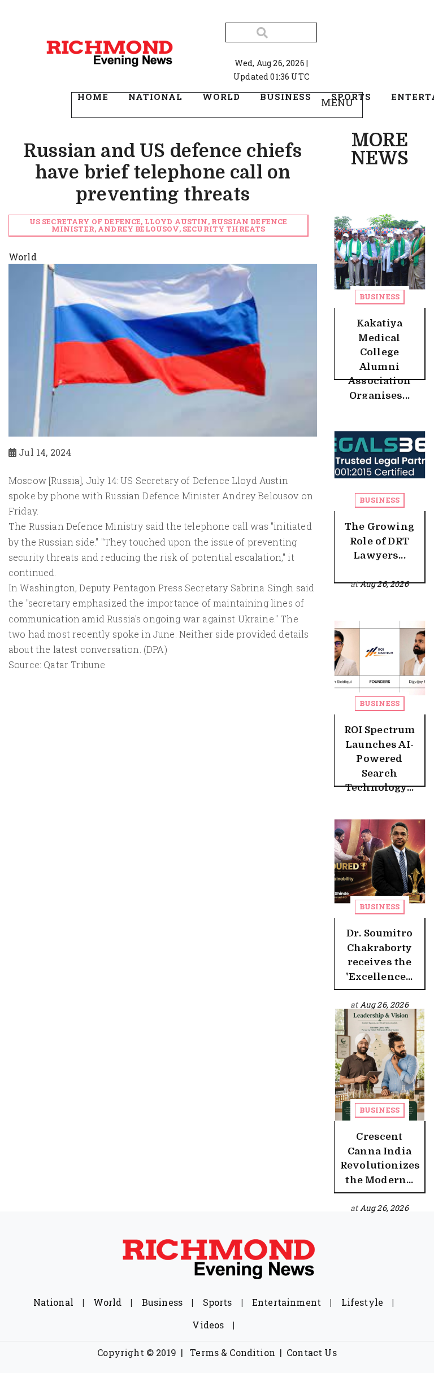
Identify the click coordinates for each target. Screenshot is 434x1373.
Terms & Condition (232, 1352)
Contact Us (312, 1352)
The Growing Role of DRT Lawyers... (379, 541)
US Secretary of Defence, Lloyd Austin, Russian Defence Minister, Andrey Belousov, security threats (158, 225)
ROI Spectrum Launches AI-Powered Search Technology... (379, 759)
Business (379, 296)
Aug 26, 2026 (384, 583)
